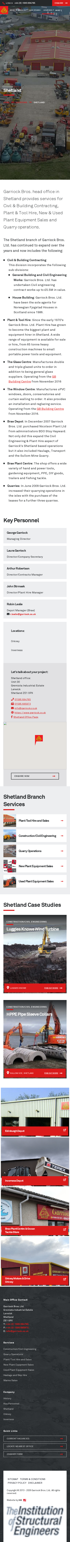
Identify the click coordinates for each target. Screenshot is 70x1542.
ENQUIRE (59, 3)
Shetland (8, 1408)
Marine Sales (10, 1380)
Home (6, 102)
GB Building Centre (50, 409)
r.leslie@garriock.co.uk (23, 614)
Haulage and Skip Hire (15, 1375)
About (12, 10)
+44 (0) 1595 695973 (17, 1327)
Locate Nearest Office (20, 1446)
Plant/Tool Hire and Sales (17, 1359)
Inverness (17, 650)
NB (20, 1500)
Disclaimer (35, 1482)
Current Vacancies (18, 1438)
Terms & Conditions (32, 1479)
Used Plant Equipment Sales (18, 1370)
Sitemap (13, 1479)
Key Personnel (11, 1403)
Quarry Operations (13, 1354)
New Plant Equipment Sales (18, 1364)
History (7, 1398)
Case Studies (34, 10)
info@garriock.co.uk (26, 708)
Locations (47, 10)
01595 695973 (23, 703)
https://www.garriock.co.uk (30, 712)
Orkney (15, 641)
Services (22, 10)
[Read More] (35, 820)
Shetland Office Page (25, 717)
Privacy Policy (17, 1482)
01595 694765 (23, 699)
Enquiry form (15, 1454)
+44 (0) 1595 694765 (20, 3)
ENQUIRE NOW (21, 776)
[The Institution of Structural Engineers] (35, 1521)
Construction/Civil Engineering (19, 1349)
